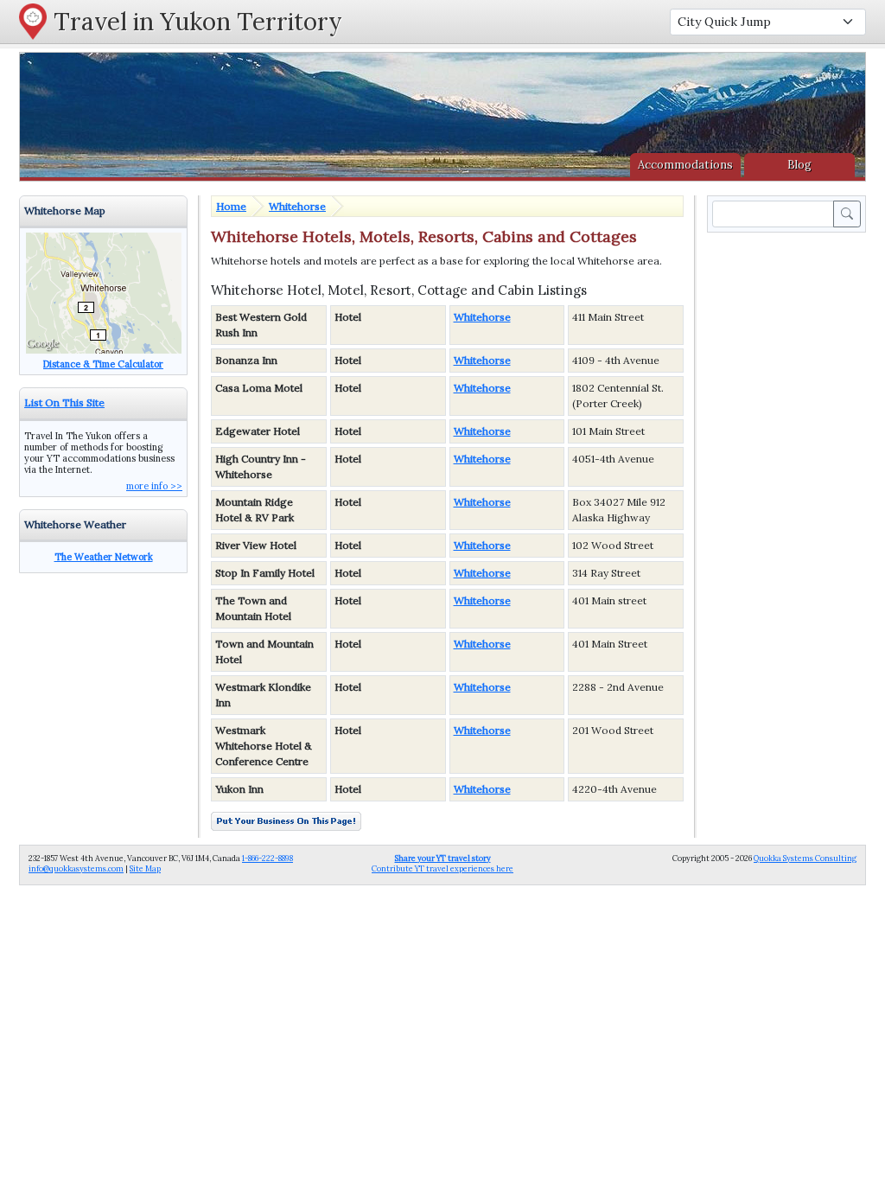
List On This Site (64, 402)
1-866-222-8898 (267, 858)
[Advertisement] (790, 495)
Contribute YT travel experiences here (442, 863)
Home (231, 206)
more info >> (154, 486)
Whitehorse (297, 206)
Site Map (145, 868)
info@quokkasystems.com (76, 868)
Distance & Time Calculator (103, 364)
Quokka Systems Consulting (805, 858)
